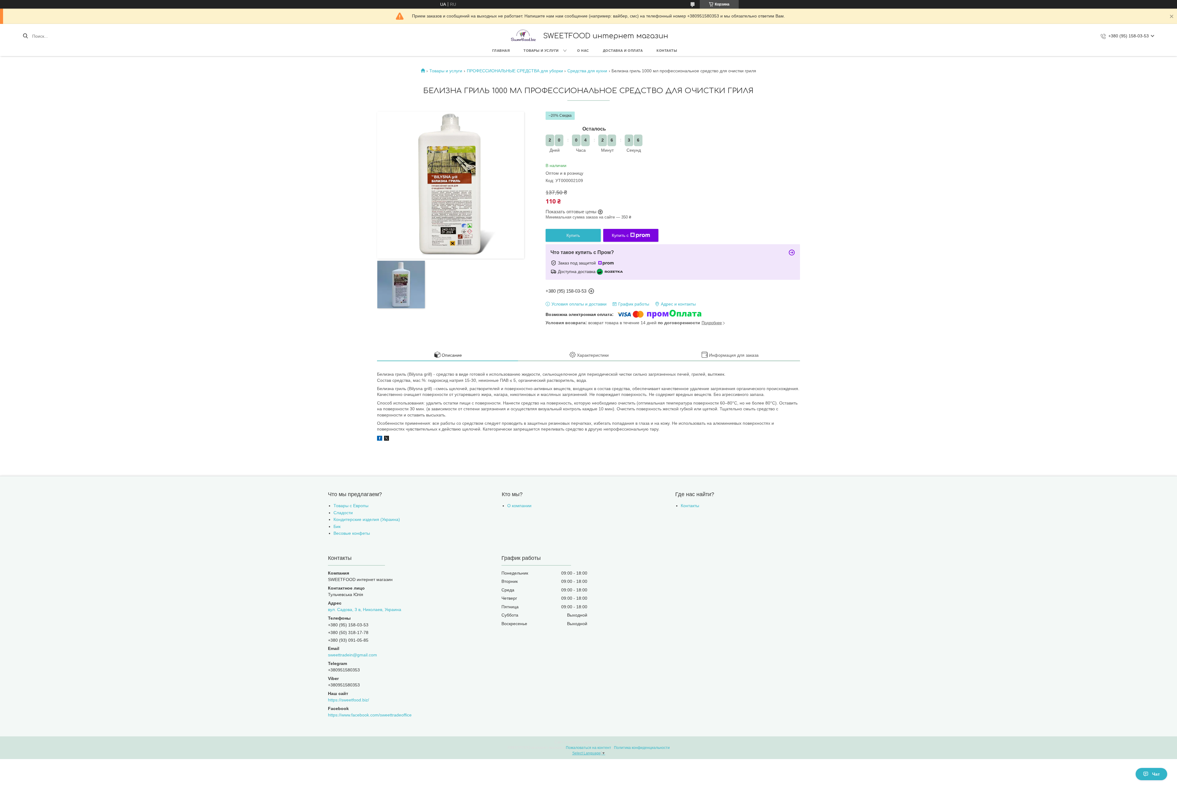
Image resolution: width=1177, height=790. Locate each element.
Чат (1156, 774)
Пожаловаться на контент (588, 748)
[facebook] (379, 439)
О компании (519, 505)
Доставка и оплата (623, 50)
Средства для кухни (587, 70)
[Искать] (25, 36)
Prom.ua (615, 742)
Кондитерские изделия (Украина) (366, 519)
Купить (573, 235)
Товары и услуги (541, 50)
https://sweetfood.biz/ (348, 699)
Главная (501, 50)
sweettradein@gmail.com (352, 654)
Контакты (667, 50)
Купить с (620, 235)
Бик (337, 526)
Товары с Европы (350, 505)
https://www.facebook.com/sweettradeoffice (370, 714)
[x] (386, 439)
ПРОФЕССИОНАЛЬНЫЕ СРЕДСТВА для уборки (515, 70)
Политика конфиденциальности (642, 748)
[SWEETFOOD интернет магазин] (523, 36)
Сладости (343, 512)
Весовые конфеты (351, 533)
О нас (583, 50)
